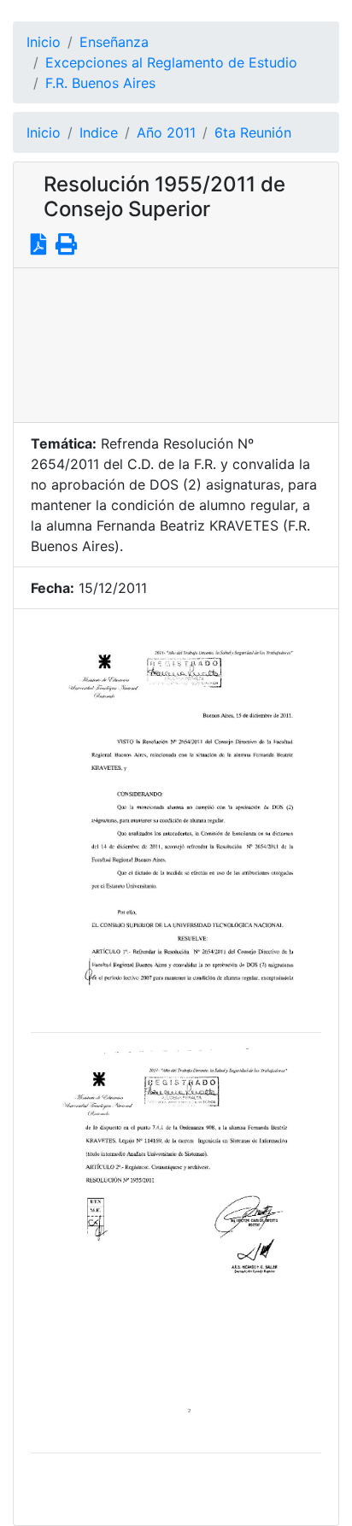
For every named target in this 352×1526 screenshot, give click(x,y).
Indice (98, 132)
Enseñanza (114, 41)
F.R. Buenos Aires (100, 82)
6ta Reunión (252, 132)
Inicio (43, 41)
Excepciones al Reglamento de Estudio (171, 62)
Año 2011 (166, 132)
